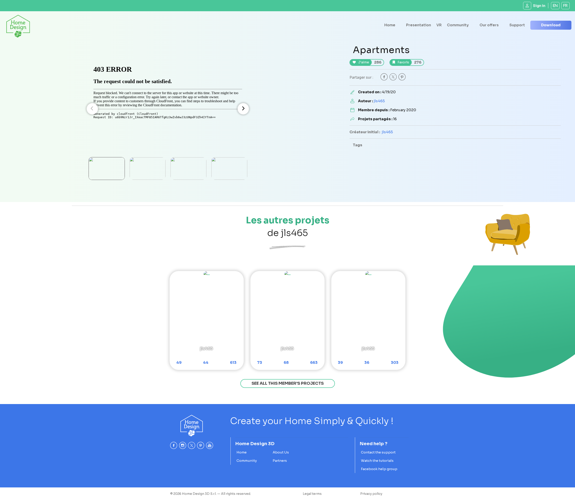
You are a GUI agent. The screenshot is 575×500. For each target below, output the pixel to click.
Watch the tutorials (377, 460)
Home (389, 25)
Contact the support (378, 452)
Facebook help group (379, 469)
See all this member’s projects (288, 383)
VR (439, 25)
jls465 (379, 101)
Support (517, 25)
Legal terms (312, 494)
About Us (281, 452)
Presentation (418, 25)
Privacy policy (371, 494)
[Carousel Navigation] (168, 108)
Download (551, 25)
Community (458, 25)
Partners (280, 460)
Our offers (489, 25)
